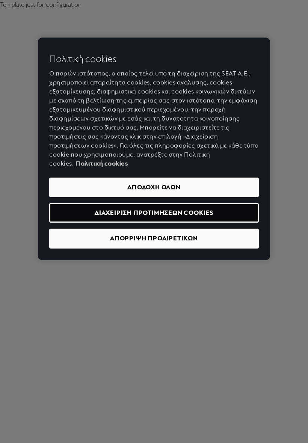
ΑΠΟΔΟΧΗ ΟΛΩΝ (154, 187)
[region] (154, 149)
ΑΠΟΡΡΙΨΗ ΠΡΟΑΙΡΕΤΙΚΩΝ (154, 238)
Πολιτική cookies (101, 163)
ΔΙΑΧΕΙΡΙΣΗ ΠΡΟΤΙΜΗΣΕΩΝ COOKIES (154, 212)
